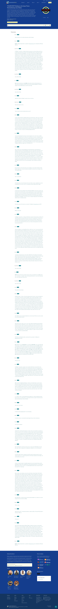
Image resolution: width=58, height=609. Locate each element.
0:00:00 (18, 34)
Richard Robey (28, 576)
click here (31, 561)
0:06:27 (18, 180)
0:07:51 (18, 214)
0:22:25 (18, 502)
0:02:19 (18, 108)
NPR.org (24, 536)
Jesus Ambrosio (22, 576)
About (33, 2)
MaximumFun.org (31, 43)
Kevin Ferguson (16, 576)
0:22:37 (18, 516)
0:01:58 (17, 80)
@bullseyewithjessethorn (19, 565)
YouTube (8, 561)
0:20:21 (18, 470)
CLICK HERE (20, 560)
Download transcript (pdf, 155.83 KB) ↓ (12, 22)
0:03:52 (18, 133)
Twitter (30, 560)
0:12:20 (18, 287)
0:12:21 (18, 293)
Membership (43, 2)
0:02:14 (20, 89)
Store (37, 2)
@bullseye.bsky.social (11, 565)
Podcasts (22, 2)
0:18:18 (18, 415)
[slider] (26, 25)
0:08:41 (18, 226)
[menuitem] (23, 2)
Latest (28, 2)
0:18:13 (18, 402)
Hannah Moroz (16, 586)
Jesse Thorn (9, 576)
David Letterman (40, 579)
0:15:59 (18, 364)
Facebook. (12, 561)
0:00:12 (20, 48)
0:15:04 (18, 334)
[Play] (7, 25)
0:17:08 (18, 380)
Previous (44, 17)
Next (48, 17)
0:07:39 (18, 201)
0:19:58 (18, 460)
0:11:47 (20, 265)
